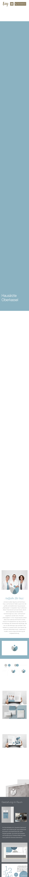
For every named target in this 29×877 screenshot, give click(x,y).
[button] (12, 4)
